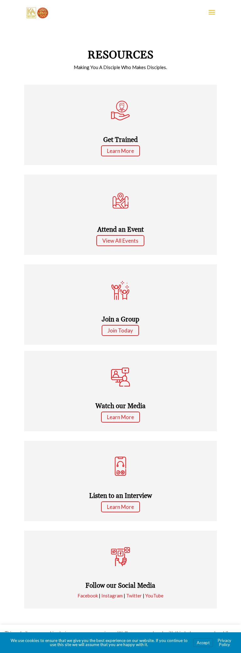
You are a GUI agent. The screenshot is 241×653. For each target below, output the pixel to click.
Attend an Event (120, 230)
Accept (203, 642)
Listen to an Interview (120, 496)
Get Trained (120, 140)
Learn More (120, 151)
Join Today (120, 330)
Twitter (134, 595)
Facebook (88, 595)
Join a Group (120, 320)
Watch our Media (120, 406)
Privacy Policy (224, 642)
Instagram (112, 595)
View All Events (120, 240)
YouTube (154, 595)
